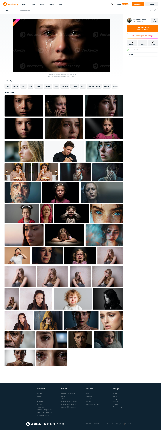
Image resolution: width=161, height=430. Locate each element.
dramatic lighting (94, 86)
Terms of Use (110, 424)
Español (115, 396)
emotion (38, 86)
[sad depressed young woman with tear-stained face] (20, 276)
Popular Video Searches (68, 407)
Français (115, 404)
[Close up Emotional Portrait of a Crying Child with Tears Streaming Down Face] (24, 106)
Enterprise (40, 401)
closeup (74, 86)
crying (15, 86)
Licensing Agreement (68, 393)
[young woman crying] (80, 276)
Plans (119, 4)
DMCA (63, 396)
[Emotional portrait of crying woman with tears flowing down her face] (106, 213)
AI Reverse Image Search (44, 410)
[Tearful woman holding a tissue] (75, 172)
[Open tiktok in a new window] (57, 424)
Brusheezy (40, 393)
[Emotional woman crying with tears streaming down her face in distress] (20, 358)
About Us (88, 399)
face (56, 86)
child (7, 86)
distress (115, 86)
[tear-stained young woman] (110, 255)
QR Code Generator (43, 415)
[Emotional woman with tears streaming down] (81, 320)
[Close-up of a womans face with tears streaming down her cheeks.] (104, 106)
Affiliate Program (66, 399)
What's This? (144, 50)
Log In (152, 4)
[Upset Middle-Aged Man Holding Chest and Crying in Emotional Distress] (64, 151)
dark (82, 86)
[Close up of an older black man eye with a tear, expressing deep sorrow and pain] (20, 339)
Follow (154, 21)
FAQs (87, 393)
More (60, 4)
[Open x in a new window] (60, 424)
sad (30, 86)
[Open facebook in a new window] (45, 424)
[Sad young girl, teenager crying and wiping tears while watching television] (18, 172)
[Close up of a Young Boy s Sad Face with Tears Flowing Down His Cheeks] (24, 128)
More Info (131, 54)
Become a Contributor (93, 404)
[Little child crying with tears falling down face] (73, 299)
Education (40, 404)
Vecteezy (39, 396)
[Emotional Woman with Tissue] (107, 172)
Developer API (41, 407)
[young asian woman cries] (36, 299)
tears (23, 86)
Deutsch (115, 401)
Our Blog (88, 401)
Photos (33, 4)
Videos (42, 4)
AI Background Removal (44, 412)
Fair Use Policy (129, 424)
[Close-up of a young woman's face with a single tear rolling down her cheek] (111, 320)
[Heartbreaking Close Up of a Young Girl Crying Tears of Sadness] (60, 192)
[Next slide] (120, 86)
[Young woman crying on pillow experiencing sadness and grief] (108, 339)
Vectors (23, 4)
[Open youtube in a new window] (63, 424)
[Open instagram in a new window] (48, 424)
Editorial (51, 4)
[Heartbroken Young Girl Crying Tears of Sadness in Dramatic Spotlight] (104, 128)
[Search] (150, 10)
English (115, 393)
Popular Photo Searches (68, 404)
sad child (65, 86)
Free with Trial (142, 28)
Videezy (39, 399)
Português (116, 399)
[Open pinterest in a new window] (54, 424)
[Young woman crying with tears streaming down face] (47, 255)
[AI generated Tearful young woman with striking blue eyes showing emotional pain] (104, 151)
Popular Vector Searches (69, 401)
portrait (48, 86)
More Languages (118, 407)
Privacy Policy (120, 424)
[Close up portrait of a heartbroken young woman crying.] (64, 128)
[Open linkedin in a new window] (51, 424)
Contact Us (89, 396)
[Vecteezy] (10, 4)
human (106, 86)
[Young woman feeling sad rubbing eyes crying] (17, 255)
